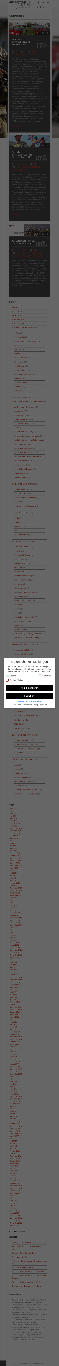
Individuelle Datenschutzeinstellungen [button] (29, 701)
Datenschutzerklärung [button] (30, 705)
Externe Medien (16, 680)
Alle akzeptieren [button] (29, 688)
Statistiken (46, 676)
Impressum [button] (43, 705)
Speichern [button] (29, 695)
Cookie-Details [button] (17, 705)
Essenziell (14, 676)
